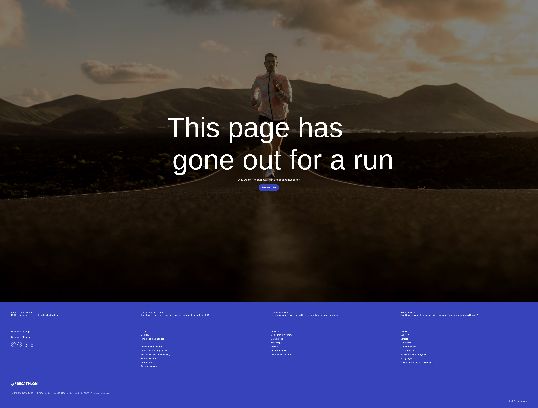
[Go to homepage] (24, 384)
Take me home (269, 187)
